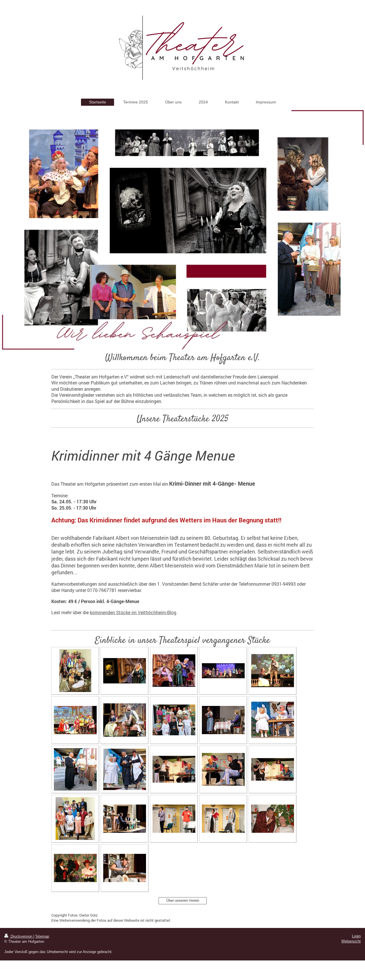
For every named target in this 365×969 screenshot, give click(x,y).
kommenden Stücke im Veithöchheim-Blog (133, 612)
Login (356, 936)
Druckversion (21, 936)
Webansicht (351, 941)
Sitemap (42, 936)
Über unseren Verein (182, 900)
